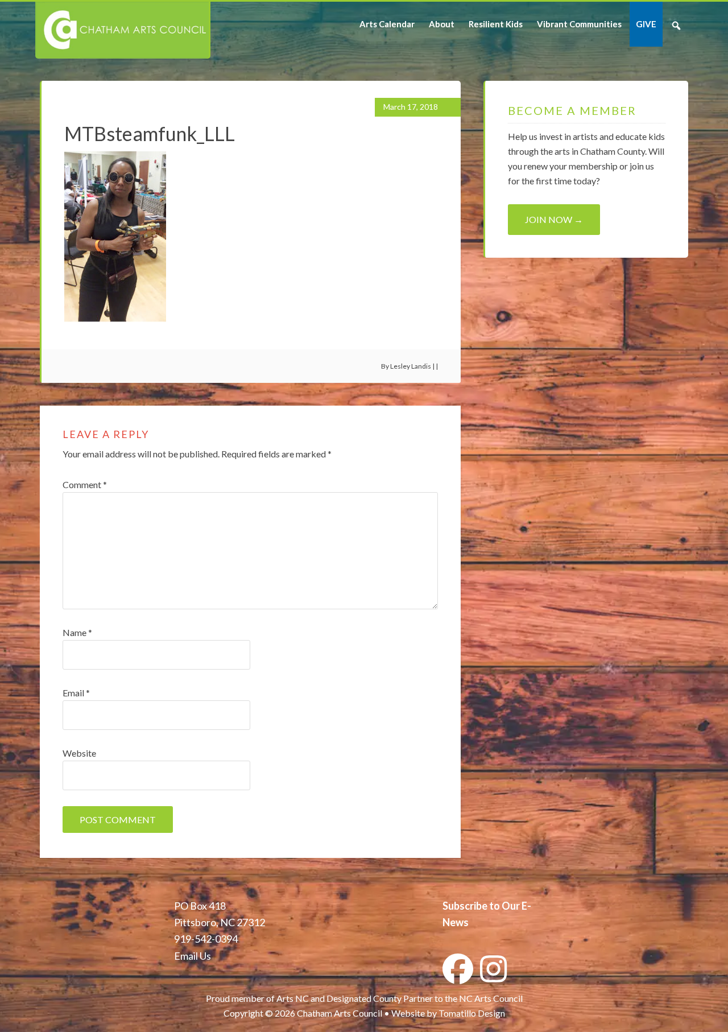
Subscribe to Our (481, 905)
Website (79, 753)
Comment (85, 484)
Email (76, 692)
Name (77, 632)
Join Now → (554, 219)
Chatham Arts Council (122, 30)
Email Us (192, 956)
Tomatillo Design (472, 1013)
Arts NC (292, 998)
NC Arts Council (491, 998)
